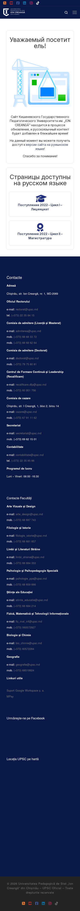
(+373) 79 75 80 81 (25, 364)
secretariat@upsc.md (28, 433)
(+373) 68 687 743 (25, 520)
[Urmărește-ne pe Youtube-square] (11, 3)
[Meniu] (74, 12)
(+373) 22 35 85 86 (22, 460)
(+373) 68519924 (24, 670)
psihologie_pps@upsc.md (31, 578)
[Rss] (4, 3)
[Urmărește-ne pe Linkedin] (24, 3)
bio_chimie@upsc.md (29, 643)
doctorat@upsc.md (27, 358)
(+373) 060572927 (25, 627)
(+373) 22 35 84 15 (22, 315)
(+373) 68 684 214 (25, 606)
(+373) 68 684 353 (25, 563)
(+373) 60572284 (24, 649)
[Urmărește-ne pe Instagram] (31, 3)
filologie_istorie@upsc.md (31, 535)
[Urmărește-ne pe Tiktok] (37, 3)
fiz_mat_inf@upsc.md (29, 621)
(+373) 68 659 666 (25, 584)
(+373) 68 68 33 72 (25, 337)
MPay (10, 696)
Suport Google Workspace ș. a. (25, 690)
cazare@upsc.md (26, 412)
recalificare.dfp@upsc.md (31, 384)
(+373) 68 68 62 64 (25, 343)
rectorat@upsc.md (27, 309)
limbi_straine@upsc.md (30, 557)
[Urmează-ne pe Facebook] (17, 3)
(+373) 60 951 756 (25, 390)
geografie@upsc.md (28, 664)
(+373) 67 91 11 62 (25, 418)
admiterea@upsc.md (28, 331)
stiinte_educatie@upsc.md (32, 600)
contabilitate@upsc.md (30, 455)
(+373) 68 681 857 (25, 541)
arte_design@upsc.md (29, 514)
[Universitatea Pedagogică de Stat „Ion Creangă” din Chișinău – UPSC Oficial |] (14, 11)
